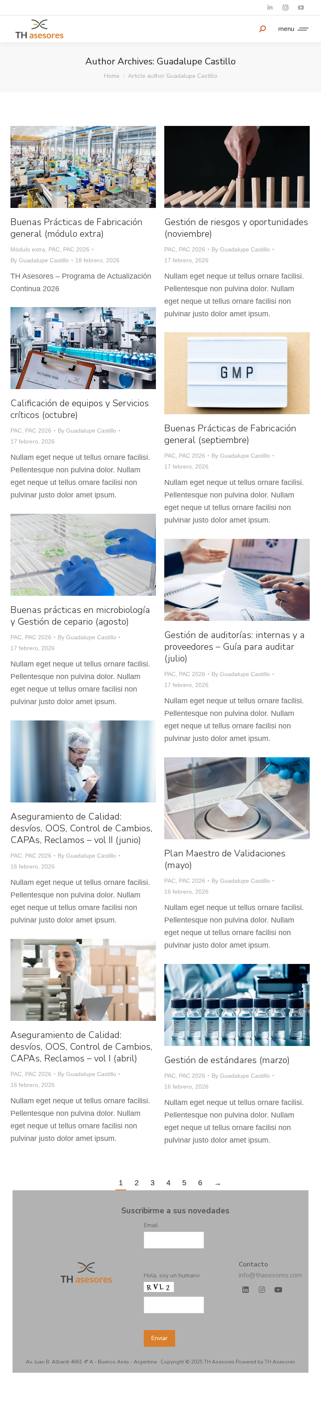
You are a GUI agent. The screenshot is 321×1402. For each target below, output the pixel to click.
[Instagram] (262, 1290)
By (39, 260)
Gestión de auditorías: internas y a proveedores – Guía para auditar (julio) (234, 647)
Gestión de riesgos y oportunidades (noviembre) (236, 228)
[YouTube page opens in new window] (300, 7)
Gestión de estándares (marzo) (227, 1060)
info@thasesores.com (270, 1275)
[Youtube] (278, 1290)
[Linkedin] (246, 1290)
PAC (54, 249)
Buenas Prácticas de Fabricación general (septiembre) (230, 434)
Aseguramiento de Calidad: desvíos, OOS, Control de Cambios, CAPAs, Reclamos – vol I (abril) (81, 1047)
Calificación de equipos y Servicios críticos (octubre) (79, 409)
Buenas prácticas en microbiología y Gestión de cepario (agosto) (80, 616)
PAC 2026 (76, 249)
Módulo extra (27, 249)
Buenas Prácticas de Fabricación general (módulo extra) (76, 228)
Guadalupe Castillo (196, 61)
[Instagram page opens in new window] (285, 7)
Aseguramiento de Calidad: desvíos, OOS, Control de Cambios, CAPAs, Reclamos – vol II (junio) (81, 828)
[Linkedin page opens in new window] (270, 7)
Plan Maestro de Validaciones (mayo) (224, 859)
